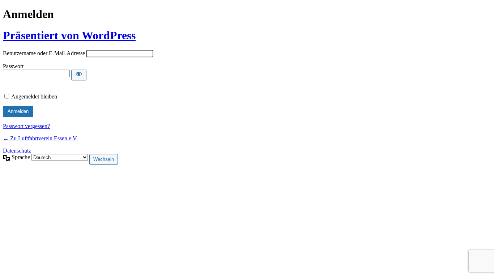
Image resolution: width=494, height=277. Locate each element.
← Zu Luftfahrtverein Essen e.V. (40, 138)
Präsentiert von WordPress (69, 35)
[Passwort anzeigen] (78, 75)
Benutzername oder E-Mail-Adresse (44, 53)
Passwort (13, 66)
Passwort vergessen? (26, 126)
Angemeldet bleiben (34, 96)
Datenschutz (17, 151)
